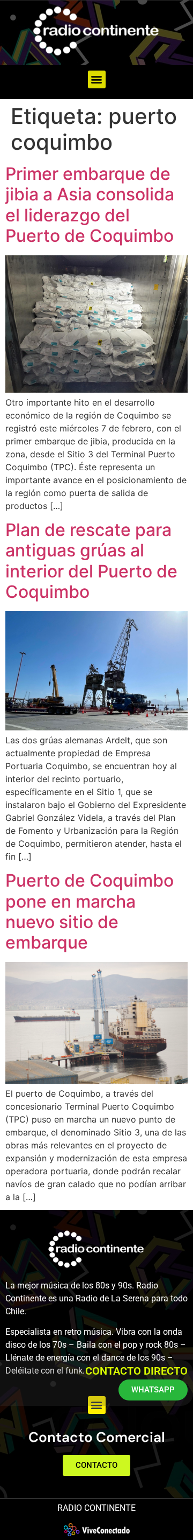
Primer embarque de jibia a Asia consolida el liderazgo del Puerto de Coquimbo (89, 204)
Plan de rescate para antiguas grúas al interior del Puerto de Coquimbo (91, 560)
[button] (97, 79)
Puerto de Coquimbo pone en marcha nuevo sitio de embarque (89, 911)
